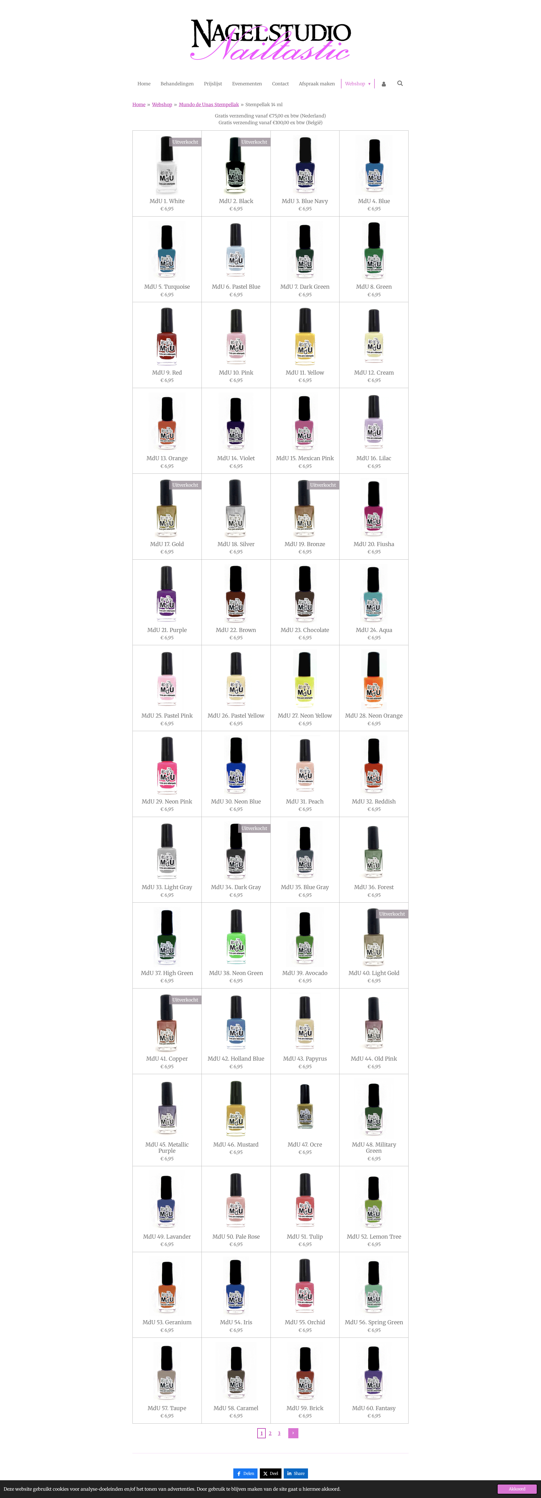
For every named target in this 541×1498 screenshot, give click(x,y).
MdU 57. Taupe (167, 1408)
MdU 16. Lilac (373, 458)
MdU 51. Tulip (305, 1237)
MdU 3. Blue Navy (305, 201)
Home (138, 104)
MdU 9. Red (167, 373)
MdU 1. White (167, 201)
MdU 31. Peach (305, 801)
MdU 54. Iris (236, 1322)
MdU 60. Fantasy (374, 1408)
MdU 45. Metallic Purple (167, 1147)
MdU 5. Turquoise (167, 287)
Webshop (162, 104)
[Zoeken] (400, 83)
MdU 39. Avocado (304, 973)
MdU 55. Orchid (305, 1322)
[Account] (384, 83)
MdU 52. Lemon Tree (374, 1237)
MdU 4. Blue (374, 201)
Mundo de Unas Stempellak (209, 104)
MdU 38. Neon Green (236, 973)
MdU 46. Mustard (236, 1144)
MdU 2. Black (236, 201)
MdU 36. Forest (374, 887)
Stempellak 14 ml (264, 104)
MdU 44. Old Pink (374, 1059)
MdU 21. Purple (167, 630)
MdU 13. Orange (167, 458)
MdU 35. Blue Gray (305, 887)
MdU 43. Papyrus (305, 1059)
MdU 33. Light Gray (167, 887)
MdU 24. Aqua (374, 630)
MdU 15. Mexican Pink (305, 458)
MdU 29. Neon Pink (167, 801)
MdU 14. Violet (236, 458)
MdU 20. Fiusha (374, 544)
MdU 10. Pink (236, 373)
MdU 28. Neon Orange (374, 716)
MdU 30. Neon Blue (236, 801)
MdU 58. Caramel (236, 1408)
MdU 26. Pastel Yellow (236, 716)
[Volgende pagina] (293, 1433)
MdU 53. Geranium (167, 1322)
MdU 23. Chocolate (305, 630)
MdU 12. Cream (374, 373)
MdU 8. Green (374, 287)
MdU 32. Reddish (374, 801)
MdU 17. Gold (167, 544)
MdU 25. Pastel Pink (167, 716)
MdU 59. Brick (305, 1408)
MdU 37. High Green (167, 973)
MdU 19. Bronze (305, 544)
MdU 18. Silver (236, 544)
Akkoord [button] (517, 1489)
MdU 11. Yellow (305, 373)
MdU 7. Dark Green (305, 287)
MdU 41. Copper (167, 1059)
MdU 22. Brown (236, 630)
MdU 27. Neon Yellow (305, 716)
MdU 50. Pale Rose (236, 1237)
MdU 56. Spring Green (374, 1322)
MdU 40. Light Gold (374, 973)
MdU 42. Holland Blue (236, 1059)
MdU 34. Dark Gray (236, 887)
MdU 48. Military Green (374, 1147)
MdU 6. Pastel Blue (236, 287)
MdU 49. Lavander (167, 1237)
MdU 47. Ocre (305, 1144)
